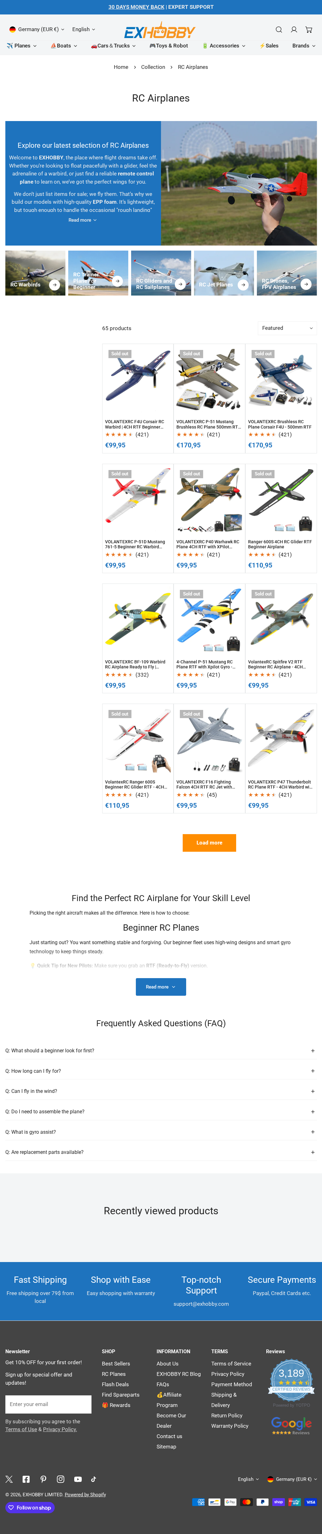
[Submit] (83, 1404)
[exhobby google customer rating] (291, 1425)
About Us (168, 1364)
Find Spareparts (121, 1395)
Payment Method (231, 1384)
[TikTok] (95, 1479)
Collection (153, 67)
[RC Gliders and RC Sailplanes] (161, 273)
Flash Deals (115, 1384)
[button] (309, 29)
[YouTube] (77, 1479)
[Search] (278, 29)
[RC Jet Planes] (224, 273)
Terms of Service (231, 1364)
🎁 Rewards (116, 1405)
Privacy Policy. (60, 1429)
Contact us (169, 1436)
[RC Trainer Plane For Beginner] (98, 273)
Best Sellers (116, 1364)
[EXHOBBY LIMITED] (161, 29)
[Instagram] (60, 1479)
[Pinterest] (43, 1479)
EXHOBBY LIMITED (42, 1495)
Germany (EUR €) (38, 29)
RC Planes (114, 1374)
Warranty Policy (229, 1426)
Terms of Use (21, 1429)
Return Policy (226, 1416)
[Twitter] (9, 1479)
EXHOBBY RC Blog (179, 1374)
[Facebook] (26, 1479)
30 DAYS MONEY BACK (136, 7)
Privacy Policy (227, 1374)
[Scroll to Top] (310, 1455)
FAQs (163, 1384)
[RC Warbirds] (35, 273)
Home (121, 67)
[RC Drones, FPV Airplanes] (287, 273)
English (81, 29)
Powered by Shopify (85, 1495)
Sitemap (166, 1447)
